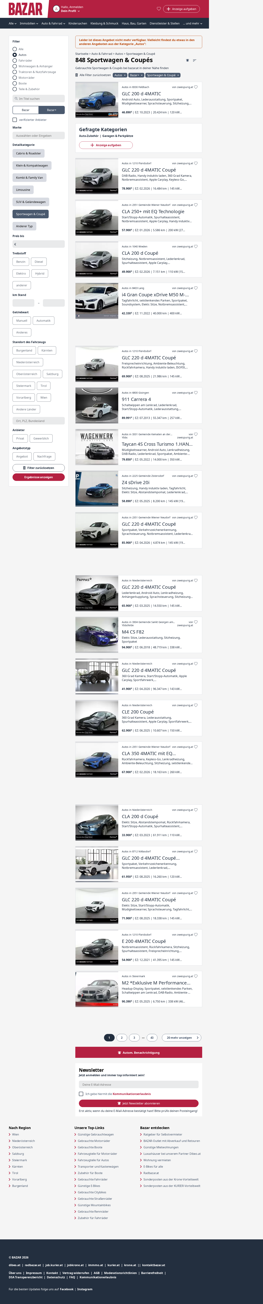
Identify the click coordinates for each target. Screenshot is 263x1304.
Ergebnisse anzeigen (38, 477)
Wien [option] (43, 398)
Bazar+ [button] (135, 75)
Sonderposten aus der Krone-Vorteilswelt (172, 1179)
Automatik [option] (43, 321)
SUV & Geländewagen (31, 202)
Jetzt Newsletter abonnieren (141, 1103)
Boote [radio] (23, 83)
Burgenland (20, 1186)
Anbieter (19, 430)
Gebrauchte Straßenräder (95, 1199)
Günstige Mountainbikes (94, 1205)
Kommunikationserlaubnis (132, 1094)
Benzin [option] (20, 262)
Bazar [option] (26, 110)
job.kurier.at (56, 1265)
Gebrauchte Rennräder (93, 1211)
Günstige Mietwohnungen (172, 1147)
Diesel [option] (39, 262)
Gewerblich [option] (41, 438)
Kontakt (52, 1273)
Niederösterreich (23, 1141)
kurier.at (116, 1265)
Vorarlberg (19, 1179)
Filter (16, 41)
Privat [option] (20, 438)
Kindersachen (78, 23)
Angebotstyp (21, 448)
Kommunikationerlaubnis (98, 1277)
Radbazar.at (164, 1173)
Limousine (23, 190)
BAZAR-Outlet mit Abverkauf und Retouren (172, 1141)
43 (152, 1038)
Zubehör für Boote (90, 1173)
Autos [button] (119, 75)
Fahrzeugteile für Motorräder (97, 1154)
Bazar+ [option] (51, 110)
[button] (68, 8)
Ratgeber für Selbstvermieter (172, 1134)
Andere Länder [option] (26, 409)
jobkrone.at (77, 1265)
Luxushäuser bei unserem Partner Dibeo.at (172, 1154)
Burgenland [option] (24, 350)
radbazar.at (35, 1265)
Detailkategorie (24, 145)
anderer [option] (21, 285)
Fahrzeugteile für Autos (93, 1160)
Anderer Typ (24, 226)
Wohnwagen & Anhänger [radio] (36, 66)
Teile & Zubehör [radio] (29, 89)
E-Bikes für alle (166, 1166)
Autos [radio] (22, 55)
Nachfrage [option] (44, 456)
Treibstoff (19, 253)
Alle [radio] (21, 49)
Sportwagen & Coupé (30, 214)
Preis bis (18, 236)
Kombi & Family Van (29, 178)
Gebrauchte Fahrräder (93, 1179)
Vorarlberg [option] (23, 398)
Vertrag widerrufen (75, 1273)
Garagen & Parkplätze (117, 136)
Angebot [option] (22, 456)
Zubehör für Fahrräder (93, 1218)
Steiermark (19, 1160)
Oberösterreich (22, 1147)
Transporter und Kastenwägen (98, 1167)
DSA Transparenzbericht (28, 1277)
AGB (99, 1273)
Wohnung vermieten (170, 1160)
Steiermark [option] (23, 386)
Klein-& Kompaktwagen (32, 165)
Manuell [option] (21, 321)
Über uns (15, 1273)
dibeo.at (17, 1265)
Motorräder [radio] (27, 78)
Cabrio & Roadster (28, 153)
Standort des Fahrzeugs (29, 342)
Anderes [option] (22, 332)
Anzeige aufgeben (108, 145)
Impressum (36, 1273)
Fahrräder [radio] (25, 60)
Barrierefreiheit (154, 1273)
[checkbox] (39, 120)
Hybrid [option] (39, 273)
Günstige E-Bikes (89, 1186)
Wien (15, 1134)
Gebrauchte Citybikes (92, 1192)
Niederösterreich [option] (27, 362)
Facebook (68, 1289)
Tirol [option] (44, 386)
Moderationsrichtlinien (120, 1273)
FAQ (72, 1277)
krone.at (133, 1265)
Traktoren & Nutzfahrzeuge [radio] (37, 72)
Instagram (84, 1289)
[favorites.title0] (159, 9)
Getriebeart (21, 312)
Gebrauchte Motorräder (94, 1141)
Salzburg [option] (53, 374)
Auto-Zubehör (89, 136)
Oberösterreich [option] (26, 374)
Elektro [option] (21, 273)
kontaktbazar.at (153, 1265)
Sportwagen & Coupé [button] (161, 75)
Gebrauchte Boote (90, 1147)
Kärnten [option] (47, 350)
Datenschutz (56, 1277)
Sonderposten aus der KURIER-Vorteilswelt (172, 1186)
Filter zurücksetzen (40, 468)
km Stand (19, 295)
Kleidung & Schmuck (104, 23)
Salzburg (18, 1154)
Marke (17, 127)
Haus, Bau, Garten (134, 23)
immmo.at (98, 1265)
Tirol (15, 1173)
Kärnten (17, 1167)
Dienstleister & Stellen (165, 23)
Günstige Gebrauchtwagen (96, 1134)
